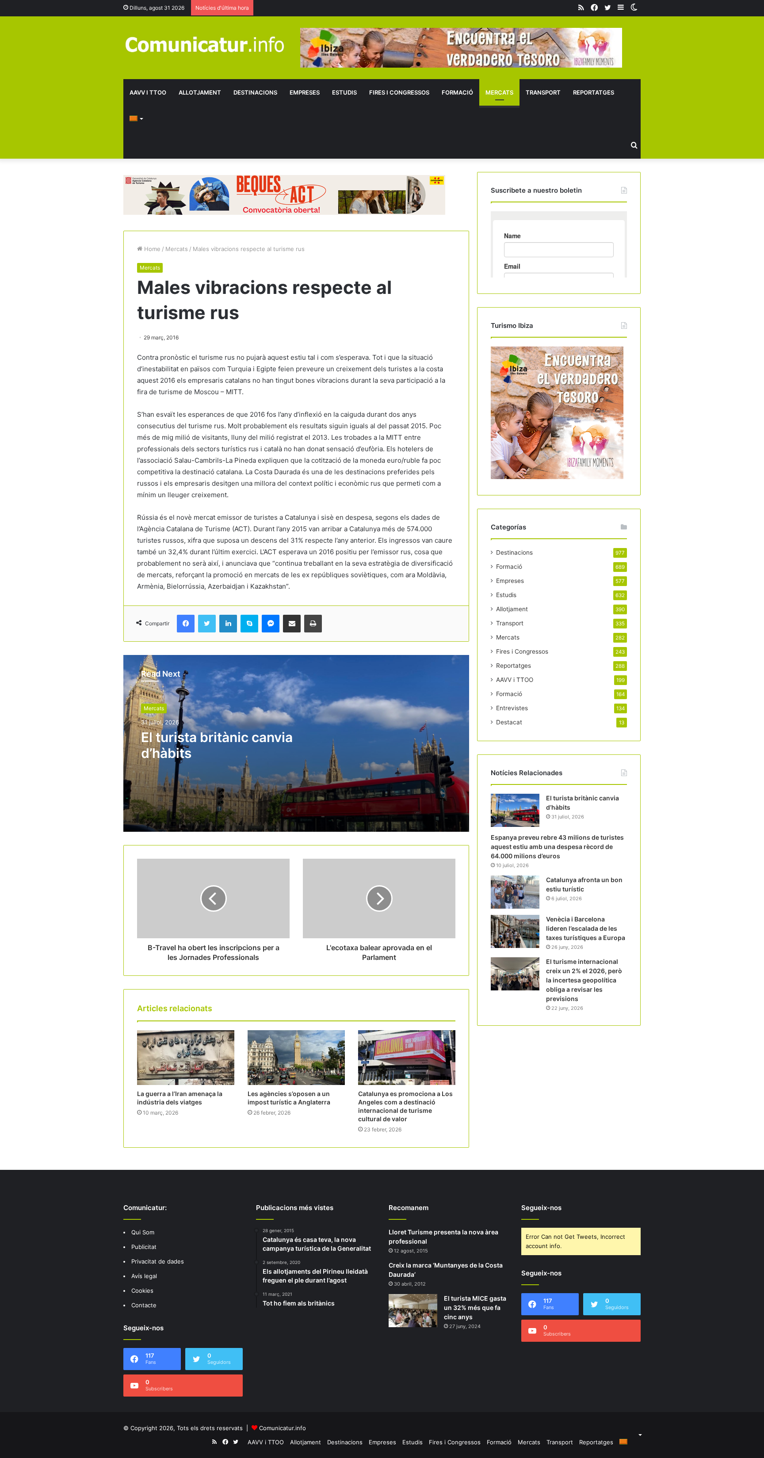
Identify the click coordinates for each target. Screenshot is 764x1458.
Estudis (344, 92)
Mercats (499, 92)
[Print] (313, 623)
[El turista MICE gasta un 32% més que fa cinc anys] (413, 1310)
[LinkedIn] (228, 623)
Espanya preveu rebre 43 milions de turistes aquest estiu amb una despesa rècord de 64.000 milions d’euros (557, 847)
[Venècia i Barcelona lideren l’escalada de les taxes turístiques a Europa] (515, 931)
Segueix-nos (541, 1207)
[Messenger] (270, 623)
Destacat (509, 722)
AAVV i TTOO (148, 92)
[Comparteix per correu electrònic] (292, 623)
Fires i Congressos (399, 92)
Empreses (305, 92)
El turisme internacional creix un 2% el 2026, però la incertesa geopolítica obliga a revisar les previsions (584, 980)
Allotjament (200, 92)
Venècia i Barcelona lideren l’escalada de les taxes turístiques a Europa (585, 928)
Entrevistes (512, 708)
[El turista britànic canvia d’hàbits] (515, 810)
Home (151, 248)
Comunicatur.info (282, 1427)
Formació (457, 92)
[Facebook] (186, 623)
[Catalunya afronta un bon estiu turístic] (515, 892)
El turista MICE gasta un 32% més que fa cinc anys (475, 1307)
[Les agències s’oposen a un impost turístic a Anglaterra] (296, 1057)
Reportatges (593, 92)
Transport (543, 92)
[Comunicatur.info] (205, 44)
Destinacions (255, 92)
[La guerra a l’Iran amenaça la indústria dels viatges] (185, 1057)
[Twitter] (207, 623)
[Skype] (249, 623)
